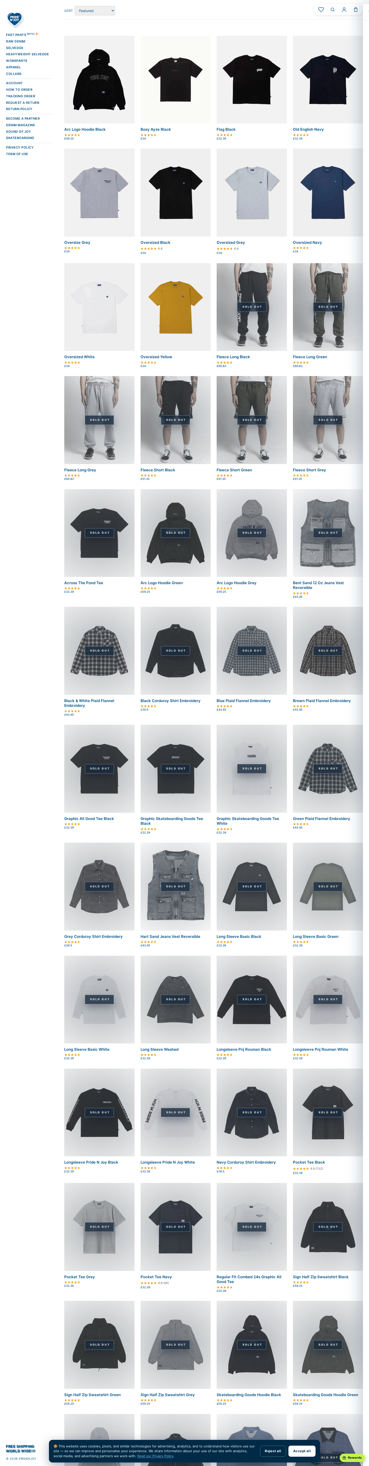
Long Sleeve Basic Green (315, 936)
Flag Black (226, 129)
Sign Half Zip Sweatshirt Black (321, 1276)
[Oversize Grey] (99, 192)
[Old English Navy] (328, 79)
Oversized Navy (307, 242)
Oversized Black (155, 242)
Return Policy (19, 109)
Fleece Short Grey (309, 470)
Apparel (13, 67)
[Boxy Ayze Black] (176, 79)
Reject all (273, 1451)
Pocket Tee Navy (156, 1276)
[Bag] (355, 9)
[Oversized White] (99, 307)
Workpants (16, 61)
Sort (68, 11)
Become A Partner (23, 118)
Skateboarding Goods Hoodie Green (325, 1394)
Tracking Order (20, 96)
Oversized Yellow (156, 356)
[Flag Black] (252, 79)
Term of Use (17, 154)
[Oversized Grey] (252, 192)
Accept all (302, 1451)
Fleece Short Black (158, 470)
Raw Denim (15, 41)
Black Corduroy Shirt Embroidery (171, 700)
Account (14, 83)
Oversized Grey (231, 242)
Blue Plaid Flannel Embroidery (244, 700)
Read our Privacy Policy (155, 1456)
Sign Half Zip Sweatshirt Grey (168, 1394)
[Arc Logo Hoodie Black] (99, 79)
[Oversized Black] (176, 192)
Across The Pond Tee (83, 582)
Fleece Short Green (234, 470)
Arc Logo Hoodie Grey (237, 582)
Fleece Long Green (310, 356)
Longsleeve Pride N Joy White (168, 1162)
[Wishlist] (321, 9)
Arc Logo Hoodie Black (85, 129)
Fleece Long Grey (80, 470)
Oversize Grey (77, 242)
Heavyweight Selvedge (27, 54)
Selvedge (14, 48)
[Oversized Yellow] (176, 307)
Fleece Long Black (233, 356)
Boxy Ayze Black (156, 129)
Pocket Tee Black (309, 1162)
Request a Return (22, 103)
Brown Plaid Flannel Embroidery (322, 700)
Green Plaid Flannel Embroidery (321, 818)
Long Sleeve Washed (159, 1049)
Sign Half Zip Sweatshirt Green (92, 1394)
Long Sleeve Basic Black (239, 936)
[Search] (332, 9)
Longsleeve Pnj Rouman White (320, 1049)
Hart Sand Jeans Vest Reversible (170, 936)
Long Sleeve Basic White (86, 1049)
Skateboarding (20, 138)
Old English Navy (308, 129)
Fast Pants (22, 34)
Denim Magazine (20, 125)
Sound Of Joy (18, 131)
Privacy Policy (20, 147)
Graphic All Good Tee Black (89, 818)
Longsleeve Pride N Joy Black (91, 1162)
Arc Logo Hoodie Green (162, 582)
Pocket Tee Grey (79, 1276)
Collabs (14, 74)
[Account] (344, 9)
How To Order (19, 89)
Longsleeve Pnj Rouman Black (244, 1049)
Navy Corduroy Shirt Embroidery (246, 1162)
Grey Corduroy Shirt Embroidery (93, 936)
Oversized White (79, 356)
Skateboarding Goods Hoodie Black (249, 1394)
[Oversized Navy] (328, 192)
